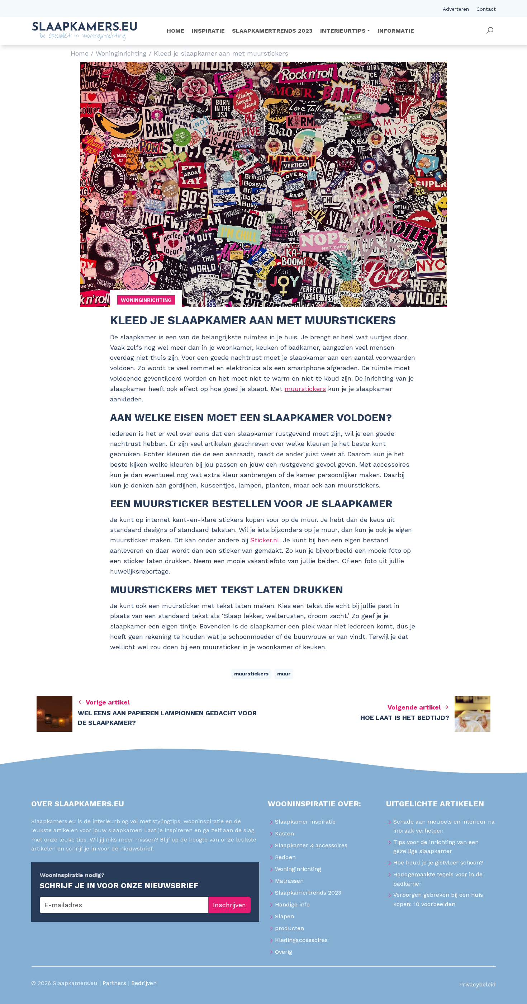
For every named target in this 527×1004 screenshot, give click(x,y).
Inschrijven (229, 905)
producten (289, 928)
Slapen (284, 916)
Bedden (285, 857)
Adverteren (456, 9)
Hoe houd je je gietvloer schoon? (438, 862)
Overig (283, 951)
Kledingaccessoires (301, 940)
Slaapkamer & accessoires (311, 845)
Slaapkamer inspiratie (305, 821)
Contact (486, 9)
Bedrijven (144, 983)
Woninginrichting (121, 53)
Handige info (292, 904)
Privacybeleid (477, 984)
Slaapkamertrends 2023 (308, 892)
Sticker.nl (264, 540)
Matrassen (289, 880)
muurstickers (305, 388)
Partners (114, 983)
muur (283, 674)
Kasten (284, 833)
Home (80, 53)
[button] (490, 31)
